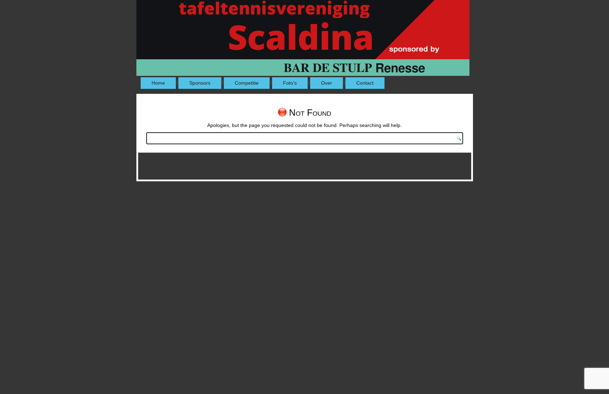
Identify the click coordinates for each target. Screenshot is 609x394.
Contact (365, 83)
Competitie (247, 83)
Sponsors (199, 83)
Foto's (290, 83)
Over (326, 83)
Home (158, 83)
